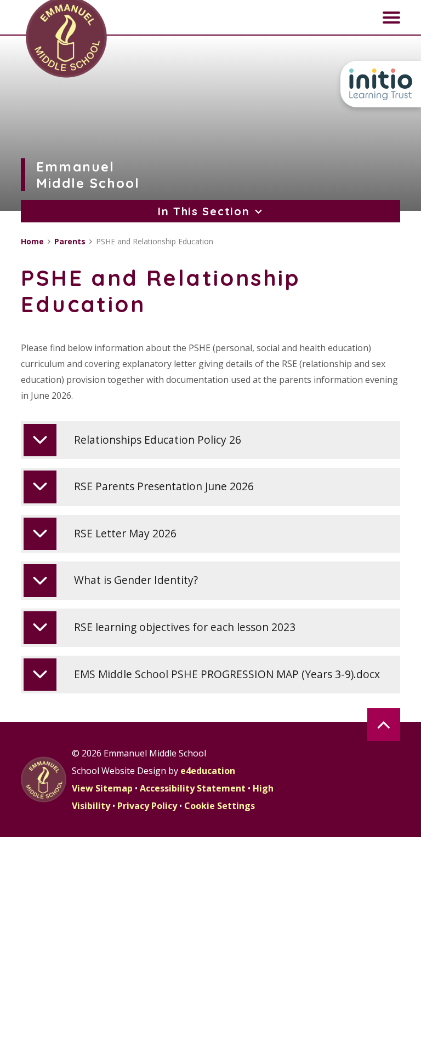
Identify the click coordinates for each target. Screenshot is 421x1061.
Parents (70, 241)
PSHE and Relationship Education (154, 241)
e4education (207, 771)
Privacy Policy (147, 806)
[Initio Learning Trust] (380, 84)
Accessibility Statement (193, 788)
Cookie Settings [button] (219, 806)
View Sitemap (102, 788)
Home (32, 241)
